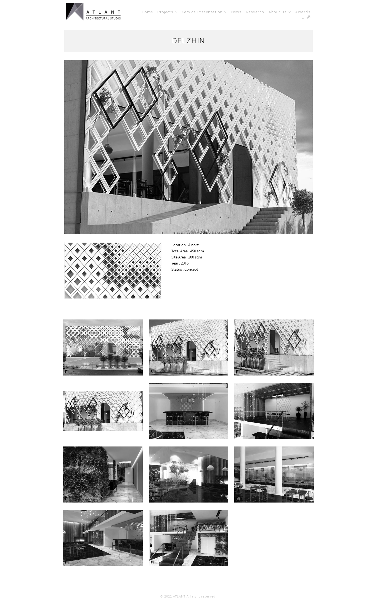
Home (147, 12)
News (236, 12)
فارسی (306, 16)
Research (255, 12)
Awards (302, 12)
